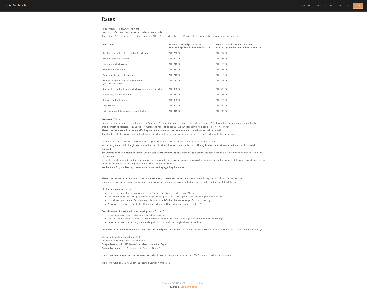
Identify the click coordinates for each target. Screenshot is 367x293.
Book (358, 6)
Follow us (343, 6)
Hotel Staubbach (15, 5)
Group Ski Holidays (324, 6)
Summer (306, 6)
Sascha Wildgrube (189, 286)
